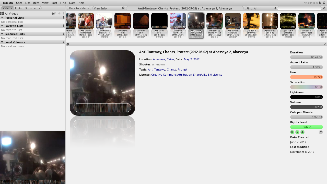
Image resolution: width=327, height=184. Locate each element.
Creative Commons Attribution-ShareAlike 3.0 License (186, 74)
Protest (182, 69)
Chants (171, 69)
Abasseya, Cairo (163, 59)
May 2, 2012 (192, 59)
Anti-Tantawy (156, 69)
